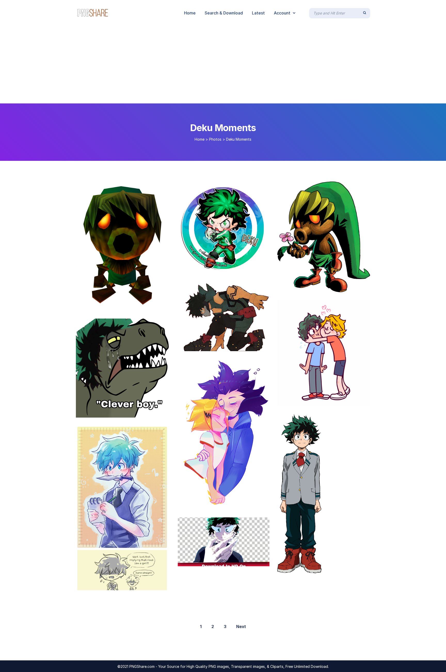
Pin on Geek (92, 305)
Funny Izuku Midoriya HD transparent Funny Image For (235, 560)
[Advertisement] (223, 64)
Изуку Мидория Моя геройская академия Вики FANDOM (340, 567)
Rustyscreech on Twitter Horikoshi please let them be (234, 504)
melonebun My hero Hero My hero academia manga (132, 586)
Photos (215, 139)
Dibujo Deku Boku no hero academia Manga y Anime (336, 286)
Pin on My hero (296, 400)
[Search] (364, 13)
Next (241, 626)
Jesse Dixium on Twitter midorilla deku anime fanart (235, 269)
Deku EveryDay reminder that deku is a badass (232, 345)
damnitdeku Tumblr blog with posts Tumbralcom (128, 412)
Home (199, 139)
